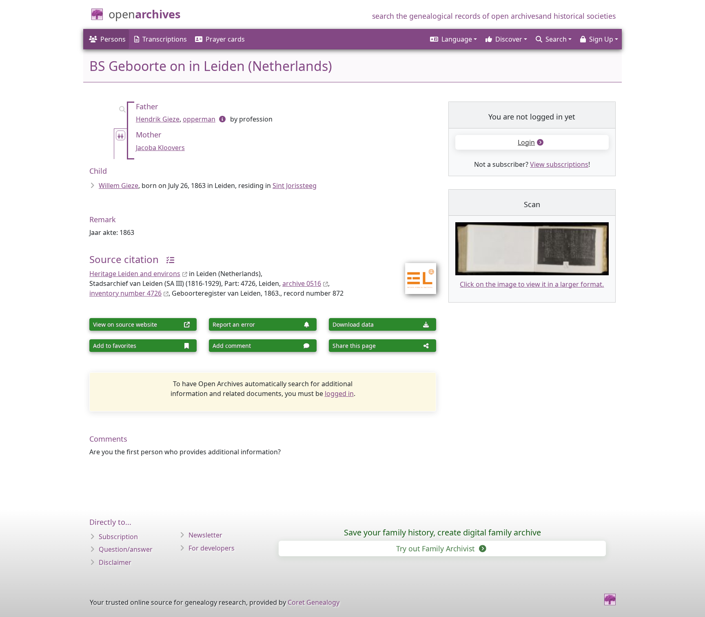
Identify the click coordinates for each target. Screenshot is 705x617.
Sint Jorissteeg (295, 185)
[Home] (610, 599)
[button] (453, 39)
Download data (353, 324)
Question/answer (126, 549)
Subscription (118, 536)
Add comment (232, 345)
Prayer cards (225, 39)
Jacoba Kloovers (160, 147)
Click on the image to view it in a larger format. (532, 284)
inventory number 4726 (125, 293)
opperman (199, 119)
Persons (113, 39)
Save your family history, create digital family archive (442, 532)
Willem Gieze (118, 185)
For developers (211, 548)
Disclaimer (115, 562)
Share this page (354, 345)
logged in (339, 393)
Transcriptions (164, 39)
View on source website (125, 324)
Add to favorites (114, 345)
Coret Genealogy (313, 602)
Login (526, 142)
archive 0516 (301, 283)
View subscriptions (559, 164)
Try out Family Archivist (436, 548)
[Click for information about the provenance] (167, 259)
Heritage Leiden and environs (134, 273)
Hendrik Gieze (158, 119)
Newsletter (205, 535)
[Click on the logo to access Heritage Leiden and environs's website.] (415, 273)
